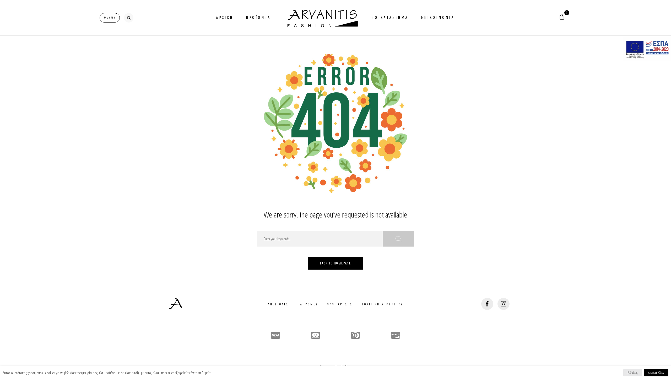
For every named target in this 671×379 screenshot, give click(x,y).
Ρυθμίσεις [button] (632, 372)
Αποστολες (278, 304)
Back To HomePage (335, 263)
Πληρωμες (308, 304)
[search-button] (128, 18)
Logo (322, 18)
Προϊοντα (258, 17)
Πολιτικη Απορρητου (382, 304)
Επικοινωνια (438, 17)
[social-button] (487, 304)
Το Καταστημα (390, 17)
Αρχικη (225, 17)
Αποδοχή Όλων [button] (656, 372)
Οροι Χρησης (340, 304)
